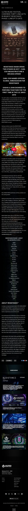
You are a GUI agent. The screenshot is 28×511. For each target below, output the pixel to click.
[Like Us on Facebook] (6, 494)
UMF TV (15, 484)
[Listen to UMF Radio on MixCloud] (18, 494)
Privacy (12, 505)
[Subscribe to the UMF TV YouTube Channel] (15, 494)
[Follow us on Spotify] (22, 494)
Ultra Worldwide (17, 478)
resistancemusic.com (6, 234)
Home (3, 478)
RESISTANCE (17, 481)
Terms (16, 505)
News (3, 481)
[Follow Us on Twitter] (12, 494)
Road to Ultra (17, 479)
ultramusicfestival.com (16, 230)
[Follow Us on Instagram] (9, 494)
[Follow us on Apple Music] (14, 498)
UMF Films (16, 483)
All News (9, 360)
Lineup (3, 479)
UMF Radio (16, 486)
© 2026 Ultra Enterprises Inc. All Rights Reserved (14, 503)
